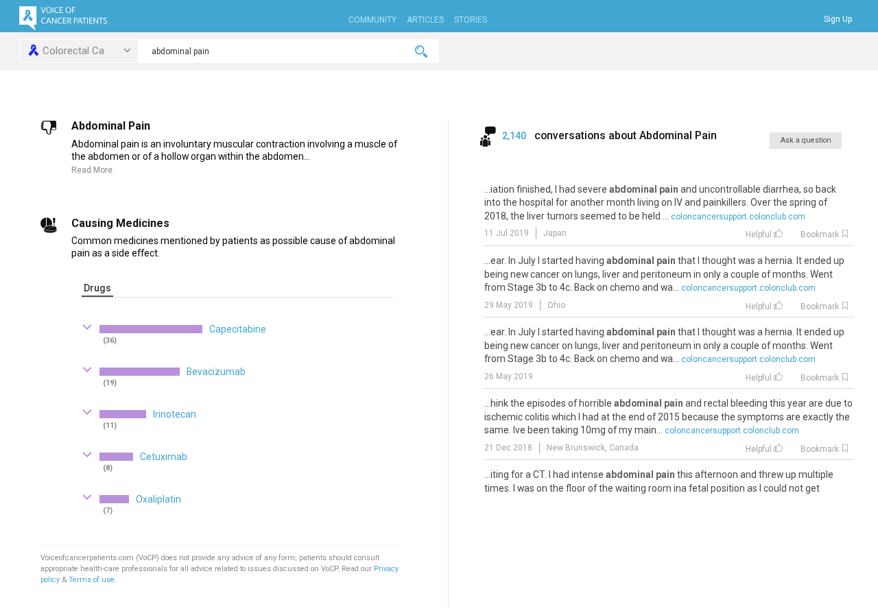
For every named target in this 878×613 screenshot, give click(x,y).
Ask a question (806, 140)
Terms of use (92, 579)
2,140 (515, 135)
